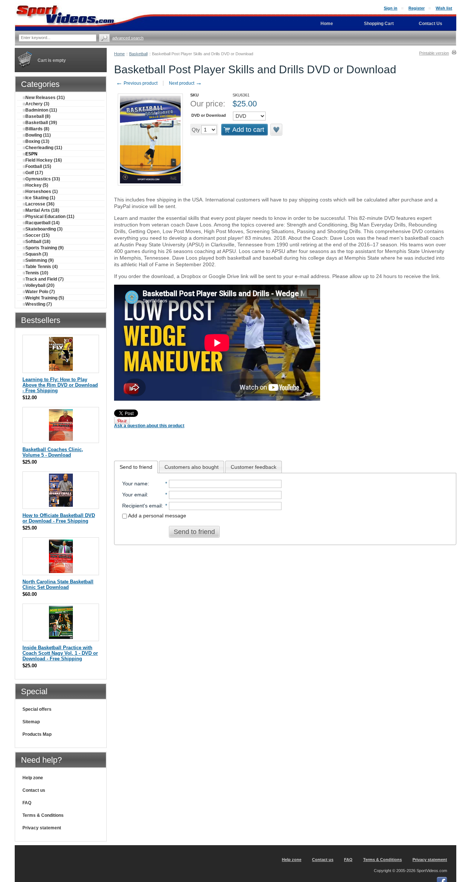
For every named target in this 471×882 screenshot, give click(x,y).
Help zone (32, 777)
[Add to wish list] (276, 129)
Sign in (390, 8)
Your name (135, 483)
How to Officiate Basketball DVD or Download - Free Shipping (58, 518)
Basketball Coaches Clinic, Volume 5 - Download (52, 452)
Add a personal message (156, 516)
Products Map (37, 734)
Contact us (33, 790)
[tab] (136, 467)
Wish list (444, 8)
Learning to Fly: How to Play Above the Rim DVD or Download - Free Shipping (60, 385)
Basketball (138, 54)
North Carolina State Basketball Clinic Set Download (57, 584)
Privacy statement (41, 827)
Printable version (434, 53)
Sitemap (31, 721)
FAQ (26, 802)
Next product (185, 83)
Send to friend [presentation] (136, 467)
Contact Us (430, 23)
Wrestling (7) (38, 304)
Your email (134, 495)
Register (416, 8)
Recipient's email (142, 506)
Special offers (37, 709)
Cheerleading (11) (43, 147)
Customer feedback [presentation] (253, 467)
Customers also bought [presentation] (191, 467)
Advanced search (128, 38)
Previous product (136, 83)
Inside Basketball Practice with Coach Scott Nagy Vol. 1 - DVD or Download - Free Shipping (60, 653)
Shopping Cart (379, 23)
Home (119, 54)
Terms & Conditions (43, 815)
